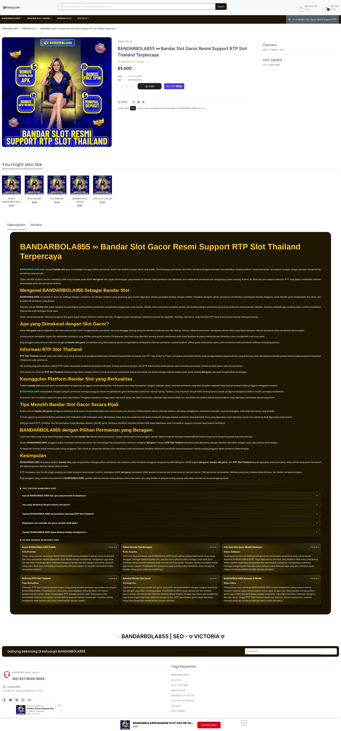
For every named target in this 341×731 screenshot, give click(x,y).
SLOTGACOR (56, 198)
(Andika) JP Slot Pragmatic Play (40, 708)
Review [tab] (36, 225)
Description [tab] (16, 225)
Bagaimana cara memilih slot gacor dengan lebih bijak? (50, 523)
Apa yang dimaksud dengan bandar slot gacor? (46, 505)
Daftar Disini (209, 725)
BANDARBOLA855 (10, 28)
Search (221, 6)
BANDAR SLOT (29, 28)
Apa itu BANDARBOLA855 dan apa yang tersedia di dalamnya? (54, 496)
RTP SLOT (176, 706)
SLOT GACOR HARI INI (182, 700)
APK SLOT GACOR (102, 198)
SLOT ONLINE (34, 198)
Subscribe (329, 651)
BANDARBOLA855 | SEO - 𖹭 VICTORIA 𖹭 (172, 636)
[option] (11, 194)
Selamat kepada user (35, 706)
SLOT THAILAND (179, 685)
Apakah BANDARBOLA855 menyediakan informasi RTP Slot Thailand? (58, 514)
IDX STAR (176, 680)
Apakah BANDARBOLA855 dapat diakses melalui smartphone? (54, 532)
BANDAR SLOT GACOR (182, 695)
